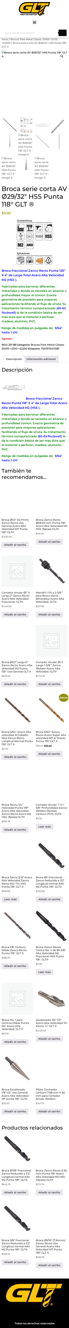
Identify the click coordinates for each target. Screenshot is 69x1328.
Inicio (5, 39)
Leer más (44, 826)
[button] (34, 22)
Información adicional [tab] (41, 359)
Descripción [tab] (14, 359)
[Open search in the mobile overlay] (34, 33)
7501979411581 (50, 348)
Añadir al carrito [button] (15, 544)
